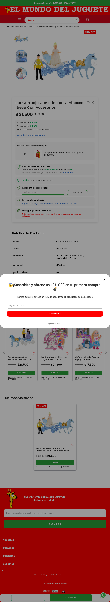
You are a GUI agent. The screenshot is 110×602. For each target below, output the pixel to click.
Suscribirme (55, 313)
